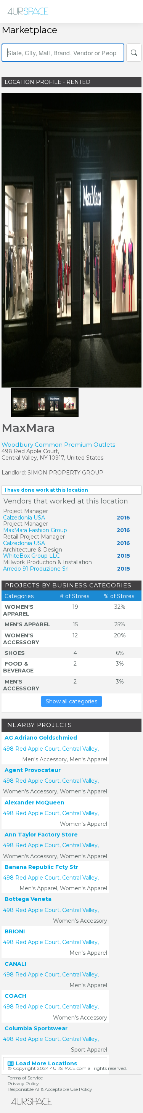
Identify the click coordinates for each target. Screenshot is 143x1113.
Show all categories (71, 701)
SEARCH (133, 52)
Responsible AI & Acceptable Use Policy (50, 1089)
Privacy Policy (23, 1083)
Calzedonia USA (24, 517)
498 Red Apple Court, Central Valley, (51, 748)
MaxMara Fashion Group (35, 530)
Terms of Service (25, 1078)
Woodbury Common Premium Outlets (58, 444)
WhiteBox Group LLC (31, 555)
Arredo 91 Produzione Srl (36, 568)
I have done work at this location (46, 490)
